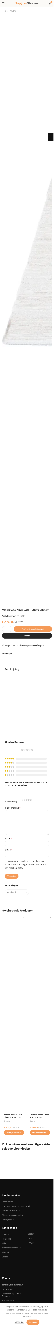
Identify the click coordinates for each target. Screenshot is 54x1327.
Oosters (31, 1234)
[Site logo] (27, 3)
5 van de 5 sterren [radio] (31, 800)
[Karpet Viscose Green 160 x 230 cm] (40, 1013)
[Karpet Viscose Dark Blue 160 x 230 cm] (14, 1013)
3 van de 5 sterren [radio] (27, 800)
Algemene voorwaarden (12, 1215)
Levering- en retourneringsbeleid (16, 1206)
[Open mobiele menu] (3, 3)
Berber (5, 1256)
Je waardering (12, 801)
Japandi (5, 1234)
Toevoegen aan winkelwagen (33, 629)
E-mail (8, 849)
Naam (8, 838)
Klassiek (5, 1252)
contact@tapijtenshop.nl (12, 1285)
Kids (4, 1243)
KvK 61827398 (8, 1300)
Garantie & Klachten (11, 1210)
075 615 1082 (8, 1289)
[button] (14, 1132)
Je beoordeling (13, 807)
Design (31, 1242)
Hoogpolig (6, 1239)
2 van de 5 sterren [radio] (24, 800)
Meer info (19, 1322)
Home (4, 10)
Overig (13, 10)
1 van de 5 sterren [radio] (22, 800)
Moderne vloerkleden (11, 1247)
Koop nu (27, 635)
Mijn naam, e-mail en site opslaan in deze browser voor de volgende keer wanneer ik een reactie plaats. (26, 864)
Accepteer (33, 1322)
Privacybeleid (8, 1219)
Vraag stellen (7, 1201)
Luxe (30, 1238)
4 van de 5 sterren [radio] (29, 800)
